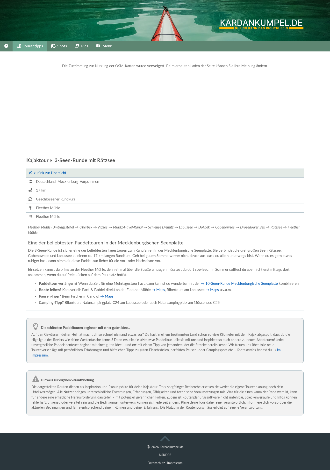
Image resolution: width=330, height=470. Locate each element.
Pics (84, 46)
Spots (61, 46)
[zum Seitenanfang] (165, 440)
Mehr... (107, 46)
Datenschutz (156, 463)
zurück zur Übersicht (50, 173)
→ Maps (158, 290)
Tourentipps (32, 46)
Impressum (175, 463)
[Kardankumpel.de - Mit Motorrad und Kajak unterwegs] (274, 28)
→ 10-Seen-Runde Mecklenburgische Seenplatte (239, 283)
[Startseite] (6, 46)
